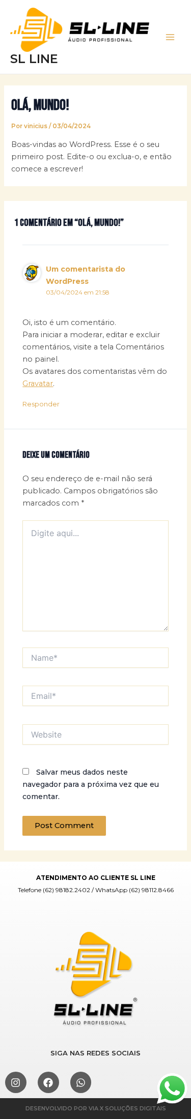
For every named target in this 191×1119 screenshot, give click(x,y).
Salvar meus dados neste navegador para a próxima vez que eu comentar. (90, 784)
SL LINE (34, 58)
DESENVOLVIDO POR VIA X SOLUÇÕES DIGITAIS (95, 1108)
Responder (41, 404)
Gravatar (37, 383)
